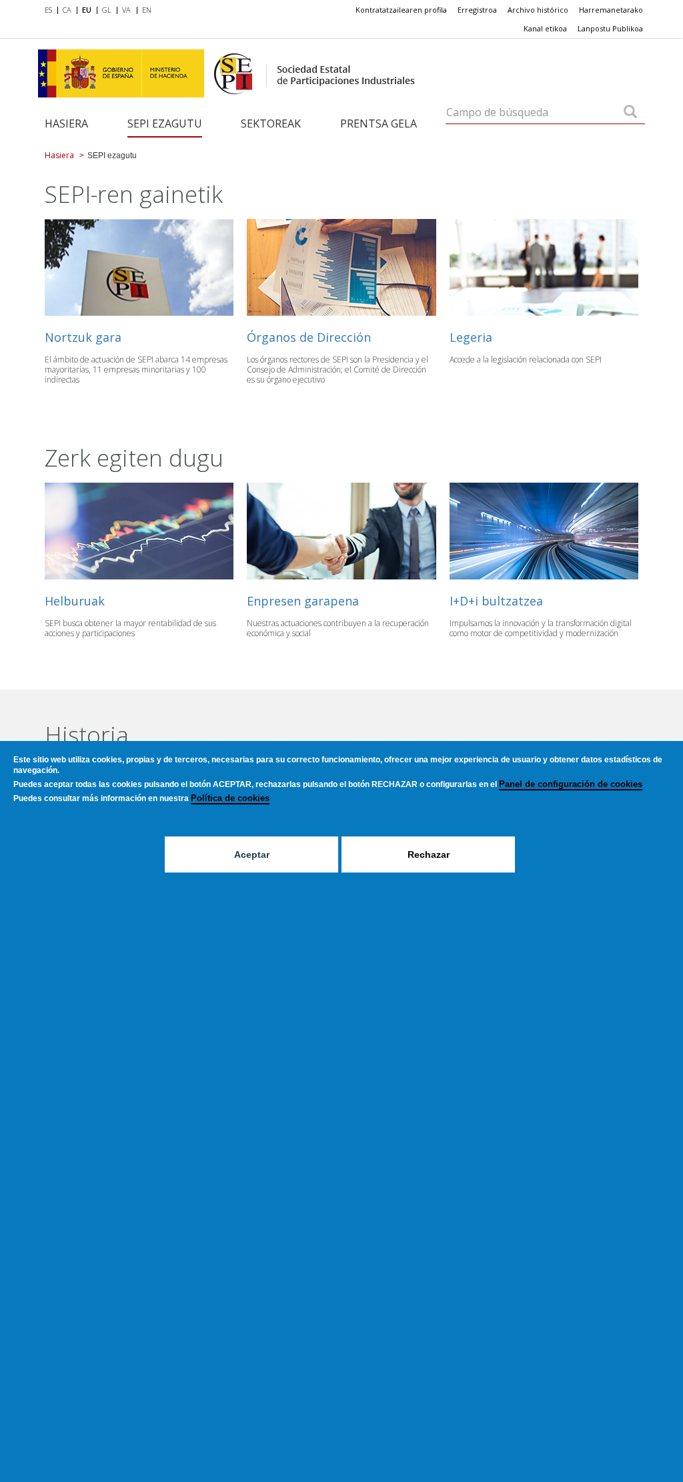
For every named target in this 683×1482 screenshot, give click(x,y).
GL (106, 10)
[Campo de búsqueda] (630, 113)
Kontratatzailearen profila (401, 10)
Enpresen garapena (303, 601)
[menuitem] (51, 11)
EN (146, 10)
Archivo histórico (538, 10)
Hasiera (66, 123)
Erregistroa (477, 10)
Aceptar (251, 854)
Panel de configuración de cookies (570, 784)
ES (48, 10)
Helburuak (75, 601)
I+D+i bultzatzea (496, 601)
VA (126, 10)
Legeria (471, 337)
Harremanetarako (611, 10)
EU (86, 10)
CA (67, 10)
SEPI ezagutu (164, 123)
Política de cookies (230, 798)
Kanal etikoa (545, 28)
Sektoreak (271, 123)
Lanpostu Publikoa (610, 28)
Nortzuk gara (83, 337)
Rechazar (429, 854)
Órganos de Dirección (309, 337)
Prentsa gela (378, 123)
